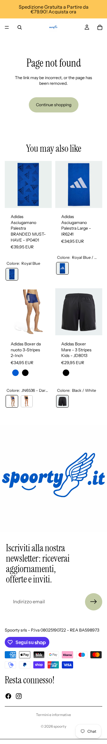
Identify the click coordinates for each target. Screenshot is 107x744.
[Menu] (7, 27)
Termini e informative (53, 714)
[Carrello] (99, 27)
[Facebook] (8, 696)
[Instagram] (18, 696)
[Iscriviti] (93, 601)
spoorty (60, 726)
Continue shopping (53, 104)
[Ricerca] (19, 27)
